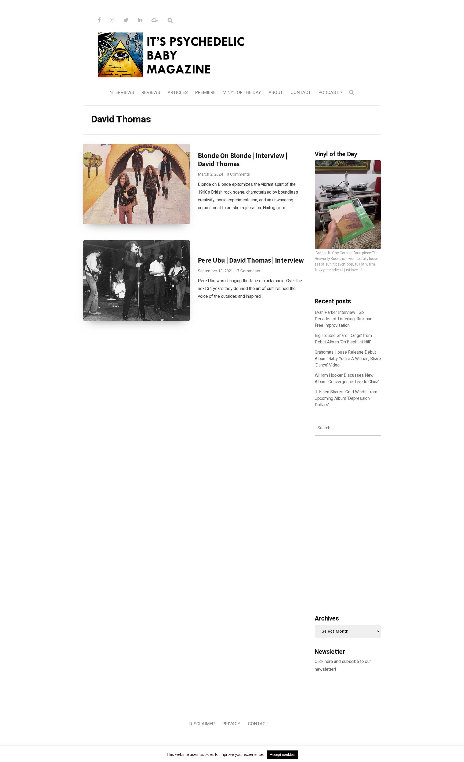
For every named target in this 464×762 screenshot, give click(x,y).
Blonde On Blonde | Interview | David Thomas (242, 159)
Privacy (231, 723)
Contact (301, 92)
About (276, 92)
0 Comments (238, 174)
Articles (178, 92)
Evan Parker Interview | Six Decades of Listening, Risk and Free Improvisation (343, 319)
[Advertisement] (348, 523)
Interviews (121, 92)
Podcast (328, 92)
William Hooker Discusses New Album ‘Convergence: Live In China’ (347, 378)
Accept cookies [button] (282, 754)
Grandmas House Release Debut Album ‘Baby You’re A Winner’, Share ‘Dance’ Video (348, 358)
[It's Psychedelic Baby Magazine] (232, 54)
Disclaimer (202, 723)
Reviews (151, 92)
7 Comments (248, 271)
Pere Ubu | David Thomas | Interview (251, 260)
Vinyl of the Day (242, 92)
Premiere (205, 92)
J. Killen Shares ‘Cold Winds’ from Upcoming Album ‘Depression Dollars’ (346, 398)
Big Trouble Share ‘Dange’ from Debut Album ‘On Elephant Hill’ (343, 338)
